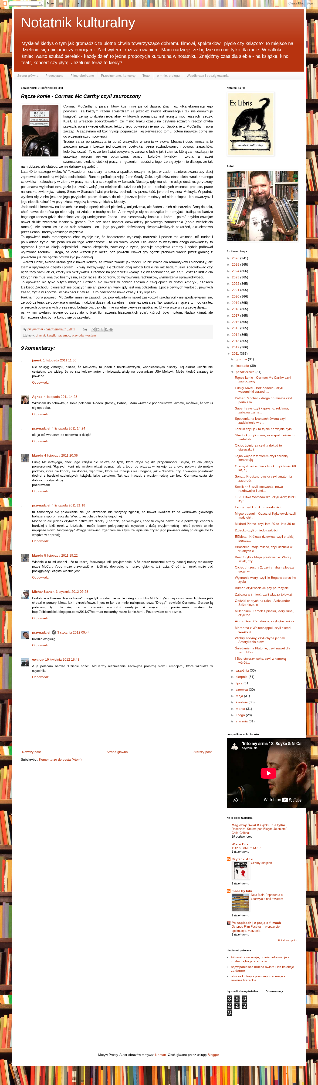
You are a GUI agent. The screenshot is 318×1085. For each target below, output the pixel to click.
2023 (236, 277)
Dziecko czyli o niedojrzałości (256, 530)
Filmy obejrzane (82, 75)
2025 (236, 264)
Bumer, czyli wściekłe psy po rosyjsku (262, 588)
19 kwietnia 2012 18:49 (62, 659)
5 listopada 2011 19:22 (61, 555)
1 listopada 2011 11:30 (59, 360)
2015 (236, 328)
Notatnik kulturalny (78, 22)
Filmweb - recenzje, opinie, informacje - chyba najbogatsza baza (260, 959)
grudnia (242, 359)
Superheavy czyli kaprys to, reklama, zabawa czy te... (262, 410)
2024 (236, 271)
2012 (236, 347)
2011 (236, 353)
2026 (236, 258)
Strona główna (27, 75)
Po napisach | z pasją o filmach (256, 923)
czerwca (242, 689)
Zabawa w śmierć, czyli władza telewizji (263, 594)
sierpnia (242, 677)
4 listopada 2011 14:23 (60, 397)
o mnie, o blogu (168, 75)
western (90, 335)
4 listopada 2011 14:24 (68, 428)
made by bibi (242, 891)
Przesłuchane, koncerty (118, 75)
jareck (37, 360)
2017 (236, 315)
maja (240, 696)
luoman (160, 1055)
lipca (240, 683)
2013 (236, 341)
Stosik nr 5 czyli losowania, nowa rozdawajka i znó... (259, 488)
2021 (236, 290)
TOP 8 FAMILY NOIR (246, 848)
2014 (236, 334)
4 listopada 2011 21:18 (68, 505)
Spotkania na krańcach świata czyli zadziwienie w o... (260, 420)
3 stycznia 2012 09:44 (73, 632)
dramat (40, 335)
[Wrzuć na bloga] (97, 329)
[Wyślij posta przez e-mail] (85, 329)
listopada (243, 365)
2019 (236, 303)
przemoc (64, 335)
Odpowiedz (40, 382)
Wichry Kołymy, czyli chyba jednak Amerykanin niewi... (260, 640)
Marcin (37, 455)
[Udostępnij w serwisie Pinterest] (111, 329)
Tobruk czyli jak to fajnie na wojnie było (263, 429)
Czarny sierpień (261, 863)
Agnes (37, 397)
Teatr (146, 75)
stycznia (242, 721)
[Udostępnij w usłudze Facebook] (106, 329)
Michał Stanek (43, 591)
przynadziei (41, 428)
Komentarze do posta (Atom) (60, 759)
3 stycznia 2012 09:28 (72, 591)
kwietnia (242, 702)
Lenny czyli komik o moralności (258, 507)
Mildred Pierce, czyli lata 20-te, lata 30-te (265, 524)
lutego (241, 715)
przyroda (78, 335)
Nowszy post (31, 752)
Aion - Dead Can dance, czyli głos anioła (264, 621)
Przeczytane (54, 75)
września (243, 670)
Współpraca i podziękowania (208, 75)
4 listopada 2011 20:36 (61, 455)
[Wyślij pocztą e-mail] (93, 329)
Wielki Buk (240, 844)
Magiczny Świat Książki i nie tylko (258, 825)
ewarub (38, 659)
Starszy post (202, 752)
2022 (236, 283)
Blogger (213, 1055)
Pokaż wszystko (287, 940)
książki (52, 335)
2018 (236, 309)
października (245, 372)
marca (241, 709)
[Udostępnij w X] (102, 329)
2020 (236, 296)
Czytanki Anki (242, 859)
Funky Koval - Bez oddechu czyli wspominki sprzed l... (259, 390)
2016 (236, 322)
